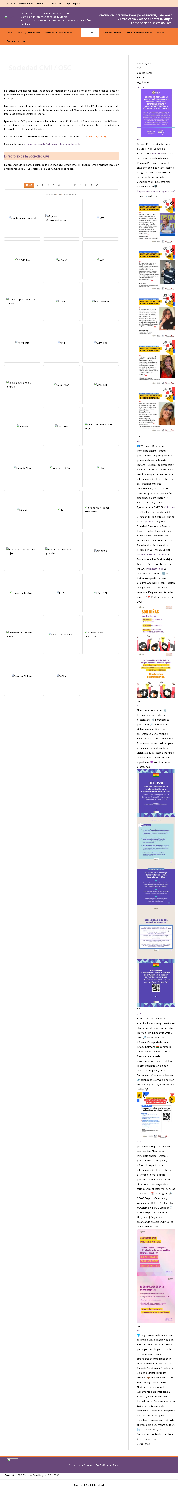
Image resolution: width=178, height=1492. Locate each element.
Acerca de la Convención (56, 32)
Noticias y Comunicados (28, 32)
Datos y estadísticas (111, 32)
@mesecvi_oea (155, 568)
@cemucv (150, 521)
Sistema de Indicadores (137, 32)
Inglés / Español (73, 3)
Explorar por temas (16, 41)
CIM (77, 32)
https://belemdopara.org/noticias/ (156, 191)
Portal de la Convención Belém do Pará (93, 1465)
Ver (139, 139)
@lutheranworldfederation (151, 554)
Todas (29, 185)
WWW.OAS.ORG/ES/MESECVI (20, 3)
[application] (44, 4)
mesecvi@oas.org (97, 136)
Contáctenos (55, 3)
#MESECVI (157, 153)
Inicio (9, 32)
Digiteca (160, 32)
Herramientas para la (51, 143)
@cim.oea (169, 507)
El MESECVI (89, 32)
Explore (40, 3)
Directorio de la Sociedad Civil (27, 156)
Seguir (140, 87)
